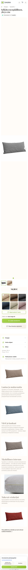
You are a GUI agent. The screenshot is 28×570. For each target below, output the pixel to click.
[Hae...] (19, 2)
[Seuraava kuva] (25, 148)
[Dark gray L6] (22, 297)
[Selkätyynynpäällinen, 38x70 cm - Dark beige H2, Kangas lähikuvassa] (9, 283)
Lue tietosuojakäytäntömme (7, 560)
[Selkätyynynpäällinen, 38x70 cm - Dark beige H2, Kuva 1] (3, 283)
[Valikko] (25, 2)
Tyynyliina (12, 6)
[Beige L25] (14, 306)
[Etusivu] (6, 2)
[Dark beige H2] (6, 297)
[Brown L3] (14, 297)
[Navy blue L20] (6, 306)
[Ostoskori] (22, 2)
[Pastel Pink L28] (22, 306)
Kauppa (6, 6)
